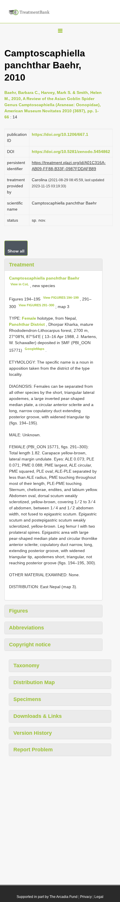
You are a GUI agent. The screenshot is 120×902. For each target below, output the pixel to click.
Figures (18, 611)
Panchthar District (27, 324)
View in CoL (19, 284)
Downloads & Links (37, 716)
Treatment (21, 265)
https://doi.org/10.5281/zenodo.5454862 (71, 151)
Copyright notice (30, 644)
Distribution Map (34, 682)
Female (29, 318)
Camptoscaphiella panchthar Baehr (44, 278)
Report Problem (33, 749)
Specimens (27, 699)
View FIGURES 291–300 (36, 305)
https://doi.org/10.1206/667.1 (60, 134)
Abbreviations (26, 628)
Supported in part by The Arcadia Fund (47, 897)
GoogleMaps (34, 349)
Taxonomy (26, 665)
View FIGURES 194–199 (61, 297)
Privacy (86, 897)
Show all (16, 251)
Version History (32, 733)
